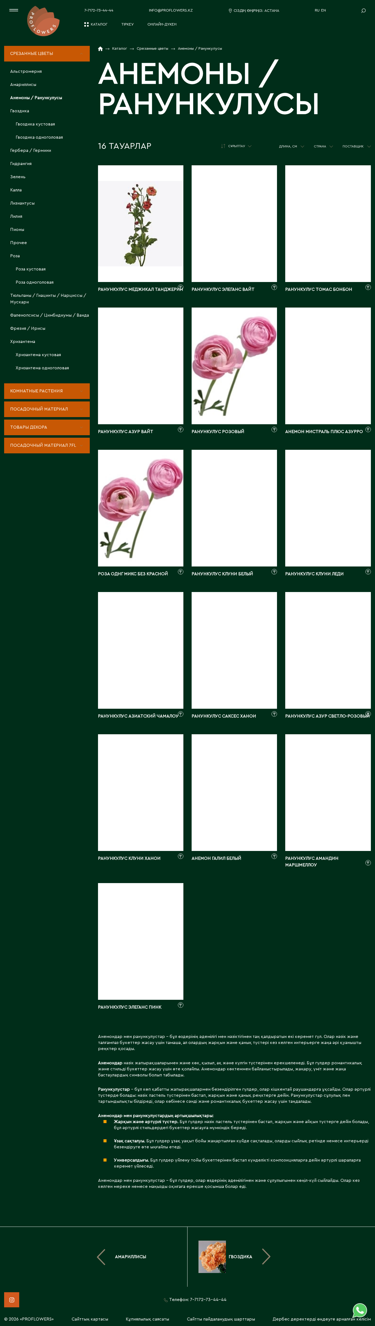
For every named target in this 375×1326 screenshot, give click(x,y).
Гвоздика (19, 111)
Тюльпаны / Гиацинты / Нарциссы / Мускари (48, 298)
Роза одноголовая (35, 282)
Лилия (16, 216)
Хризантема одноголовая (42, 368)
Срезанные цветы (31, 53)
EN (323, 10)
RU (317, 10)
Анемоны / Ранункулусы (36, 98)
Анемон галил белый (216, 858)
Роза (15, 256)
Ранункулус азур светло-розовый (327, 716)
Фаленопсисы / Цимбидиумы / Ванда (49, 315)
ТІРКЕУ (127, 24)
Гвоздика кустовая (35, 124)
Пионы (17, 229)
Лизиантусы (22, 203)
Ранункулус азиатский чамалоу (138, 716)
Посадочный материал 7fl (43, 445)
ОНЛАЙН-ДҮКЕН (162, 24)
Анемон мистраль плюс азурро (324, 431)
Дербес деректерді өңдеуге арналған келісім (322, 1319)
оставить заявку (140, 266)
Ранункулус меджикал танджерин (140, 289)
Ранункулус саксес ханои (224, 716)
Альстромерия (26, 71)
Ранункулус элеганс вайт (223, 289)
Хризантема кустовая (38, 355)
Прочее (18, 243)
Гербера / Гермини (30, 150)
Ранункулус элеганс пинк (129, 1007)
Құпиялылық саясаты (147, 1319)
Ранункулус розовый (218, 431)
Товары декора (28, 427)
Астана (271, 11)
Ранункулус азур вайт (125, 431)
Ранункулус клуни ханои (129, 858)
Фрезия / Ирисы (27, 328)
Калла (16, 190)
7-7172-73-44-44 (98, 10)
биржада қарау (140, 246)
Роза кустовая (31, 269)
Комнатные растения (36, 391)
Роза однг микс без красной (133, 574)
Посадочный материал (39, 409)
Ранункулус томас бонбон (318, 289)
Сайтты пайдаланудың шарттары (221, 1319)
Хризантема (22, 341)
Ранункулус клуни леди (314, 574)
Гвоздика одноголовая (39, 137)
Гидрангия (21, 163)
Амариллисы (23, 84)
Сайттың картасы (90, 1319)
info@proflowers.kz (171, 10)
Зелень (18, 177)
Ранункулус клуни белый (222, 574)
